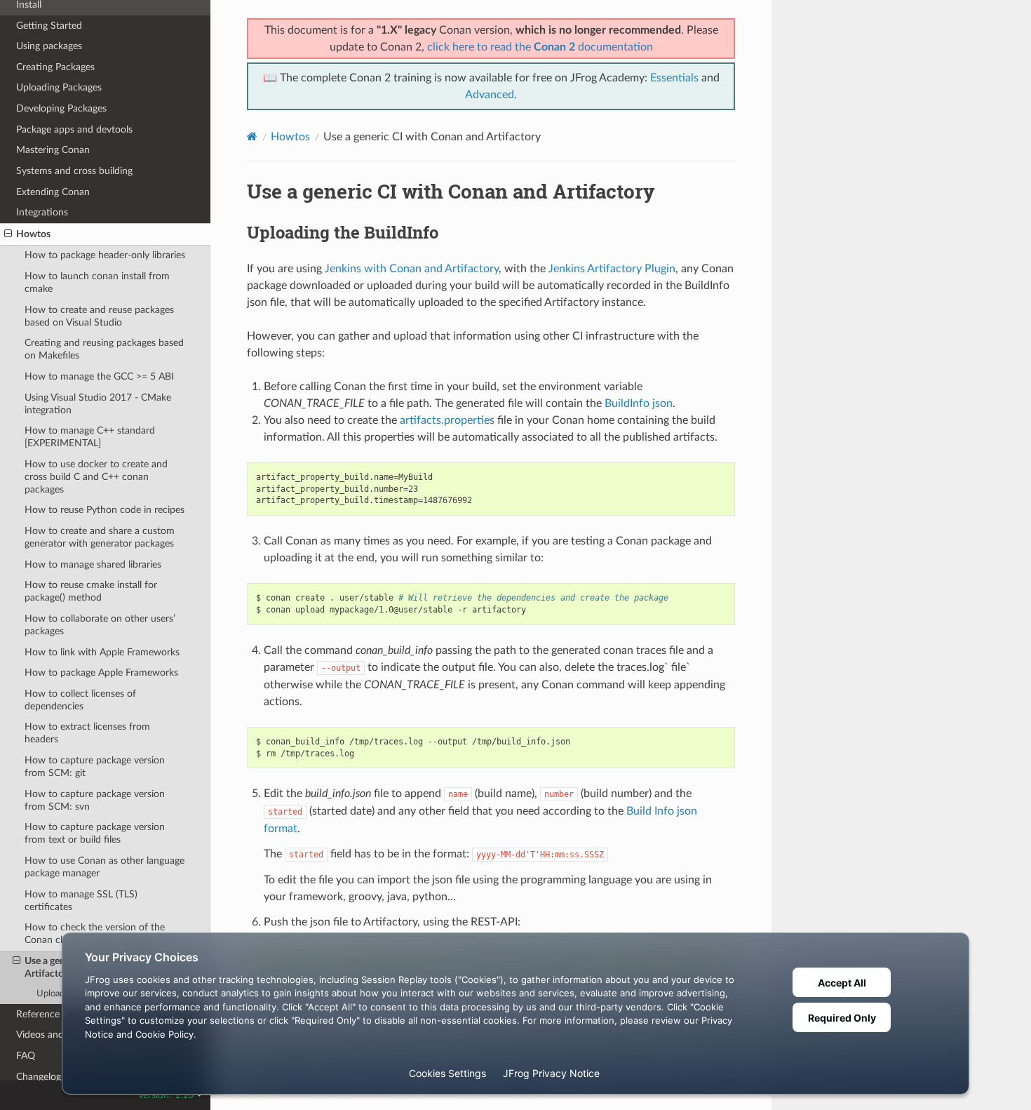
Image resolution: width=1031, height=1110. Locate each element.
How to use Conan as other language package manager (104, 866)
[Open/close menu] (8, 234)
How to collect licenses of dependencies (80, 699)
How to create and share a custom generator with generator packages (100, 537)
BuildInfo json (639, 403)
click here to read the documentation (540, 47)
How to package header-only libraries (105, 255)
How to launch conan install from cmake (97, 282)
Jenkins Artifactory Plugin (611, 268)
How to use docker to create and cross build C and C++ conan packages (96, 477)
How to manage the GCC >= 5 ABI (99, 376)
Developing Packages (61, 108)
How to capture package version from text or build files (95, 833)
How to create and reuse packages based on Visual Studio (99, 316)
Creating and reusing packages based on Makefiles (104, 349)
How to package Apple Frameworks (101, 672)
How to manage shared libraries (93, 564)
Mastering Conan (53, 150)
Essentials (674, 77)
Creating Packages (55, 67)
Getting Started (49, 25)
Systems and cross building (74, 171)
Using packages (49, 46)
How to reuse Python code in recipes (104, 509)
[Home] (252, 136)
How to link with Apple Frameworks (102, 652)
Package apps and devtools (74, 129)
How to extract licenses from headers (87, 732)
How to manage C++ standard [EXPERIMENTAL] (90, 436)
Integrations (42, 212)
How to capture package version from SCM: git (95, 766)
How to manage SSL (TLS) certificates (81, 900)
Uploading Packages (59, 87)
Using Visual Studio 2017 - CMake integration (98, 403)
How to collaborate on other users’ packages (100, 624)
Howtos (33, 234)
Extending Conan (53, 192)
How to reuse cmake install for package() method (91, 591)
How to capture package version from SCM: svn (95, 800)
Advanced (489, 94)
